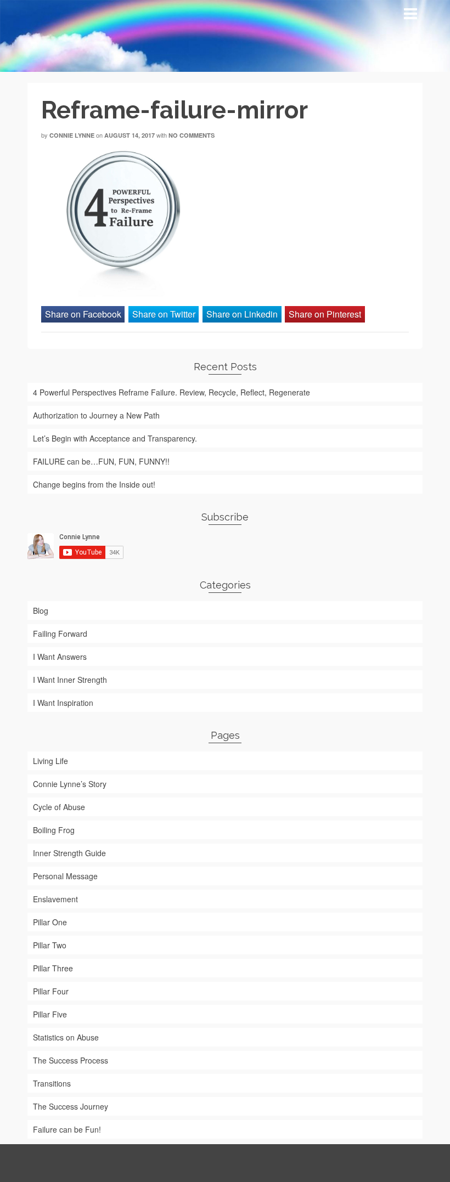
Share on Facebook (83, 314)
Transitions (52, 1083)
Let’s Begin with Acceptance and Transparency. (115, 438)
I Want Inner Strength (70, 679)
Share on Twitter (163, 314)
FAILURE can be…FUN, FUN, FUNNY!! (101, 461)
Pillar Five (50, 1014)
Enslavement (55, 898)
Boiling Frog (54, 829)
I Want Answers (60, 656)
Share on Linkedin (242, 314)
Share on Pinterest (325, 314)
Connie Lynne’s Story (69, 783)
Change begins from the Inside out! (94, 484)
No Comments (191, 135)
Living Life (50, 760)
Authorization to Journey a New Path (96, 415)
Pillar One (50, 922)
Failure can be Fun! (67, 1129)
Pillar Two (49, 945)
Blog (40, 610)
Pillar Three (53, 968)
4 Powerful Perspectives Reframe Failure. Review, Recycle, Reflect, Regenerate (171, 392)
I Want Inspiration (63, 702)
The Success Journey (70, 1106)
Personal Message (65, 875)
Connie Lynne (71, 135)
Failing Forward (60, 633)
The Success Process (70, 1060)
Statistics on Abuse (66, 1037)
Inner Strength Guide (69, 852)
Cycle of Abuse (59, 806)
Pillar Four (51, 991)
